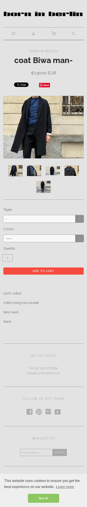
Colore (8, 229)
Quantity (9, 248)
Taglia (7, 209)
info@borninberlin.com (43, 373)
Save (46, 85)
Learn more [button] (65, 487)
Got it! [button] (43, 498)
